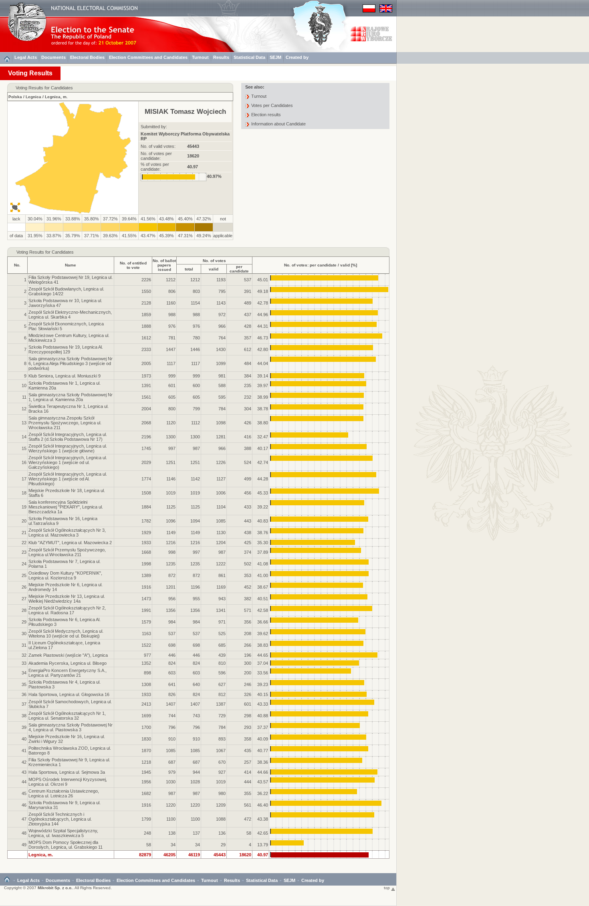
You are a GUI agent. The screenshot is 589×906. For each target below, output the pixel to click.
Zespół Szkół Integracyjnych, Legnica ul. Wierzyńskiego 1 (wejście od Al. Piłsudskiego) (67, 479)
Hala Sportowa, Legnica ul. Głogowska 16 (68, 694)
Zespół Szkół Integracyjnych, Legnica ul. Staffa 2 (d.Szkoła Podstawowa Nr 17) (67, 437)
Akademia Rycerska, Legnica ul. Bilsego (67, 663)
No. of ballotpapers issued (164, 265)
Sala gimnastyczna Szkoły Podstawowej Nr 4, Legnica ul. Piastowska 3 (70, 727)
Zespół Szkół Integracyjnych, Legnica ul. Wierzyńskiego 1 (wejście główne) (67, 448)
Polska (15, 97)
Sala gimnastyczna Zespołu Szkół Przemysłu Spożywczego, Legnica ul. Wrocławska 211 (64, 423)
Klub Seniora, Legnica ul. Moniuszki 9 (64, 375)
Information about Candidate (278, 123)
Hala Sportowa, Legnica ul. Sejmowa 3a (66, 772)
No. (17, 265)
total (189, 269)
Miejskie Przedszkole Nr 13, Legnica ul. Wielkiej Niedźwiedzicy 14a (66, 598)
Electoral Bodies (87, 57)
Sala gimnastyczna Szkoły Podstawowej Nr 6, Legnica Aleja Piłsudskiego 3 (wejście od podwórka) (70, 363)
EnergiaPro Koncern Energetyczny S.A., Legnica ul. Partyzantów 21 (67, 673)
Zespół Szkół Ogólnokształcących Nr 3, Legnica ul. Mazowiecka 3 (67, 532)
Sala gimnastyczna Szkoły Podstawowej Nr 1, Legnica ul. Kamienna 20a (70, 397)
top (387, 888)
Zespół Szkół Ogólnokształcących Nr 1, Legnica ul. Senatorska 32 (67, 715)
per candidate (239, 268)
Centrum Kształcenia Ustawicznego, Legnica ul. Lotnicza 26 (63, 793)
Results (221, 57)
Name (70, 265)
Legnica (33, 97)
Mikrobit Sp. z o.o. (55, 888)
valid (213, 269)
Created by (297, 57)
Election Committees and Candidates (148, 57)
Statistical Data (249, 57)
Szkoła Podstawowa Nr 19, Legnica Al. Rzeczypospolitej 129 (65, 349)
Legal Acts (25, 57)
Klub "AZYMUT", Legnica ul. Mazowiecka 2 (70, 542)
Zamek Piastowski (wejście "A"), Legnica (68, 655)
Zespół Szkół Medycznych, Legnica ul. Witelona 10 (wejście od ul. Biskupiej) (65, 633)
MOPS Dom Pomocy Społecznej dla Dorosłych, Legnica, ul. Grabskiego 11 (65, 845)
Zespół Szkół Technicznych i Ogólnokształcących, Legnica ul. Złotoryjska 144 (60, 819)
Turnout (200, 57)
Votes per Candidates (272, 105)
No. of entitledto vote (133, 265)
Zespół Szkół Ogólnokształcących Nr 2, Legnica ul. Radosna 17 (67, 610)
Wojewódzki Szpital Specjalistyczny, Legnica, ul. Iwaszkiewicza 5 (63, 833)
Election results (266, 114)
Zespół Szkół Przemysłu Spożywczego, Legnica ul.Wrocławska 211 (67, 552)
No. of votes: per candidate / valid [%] (320, 265)
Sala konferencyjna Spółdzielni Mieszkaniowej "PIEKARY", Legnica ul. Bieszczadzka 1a (65, 507)
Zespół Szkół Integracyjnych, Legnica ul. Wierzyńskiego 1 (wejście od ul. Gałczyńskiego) (67, 462)
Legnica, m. (56, 97)
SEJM (275, 57)
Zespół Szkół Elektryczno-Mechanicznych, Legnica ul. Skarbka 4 (70, 314)
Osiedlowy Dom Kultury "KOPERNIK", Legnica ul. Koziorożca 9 (65, 575)
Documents (53, 57)
